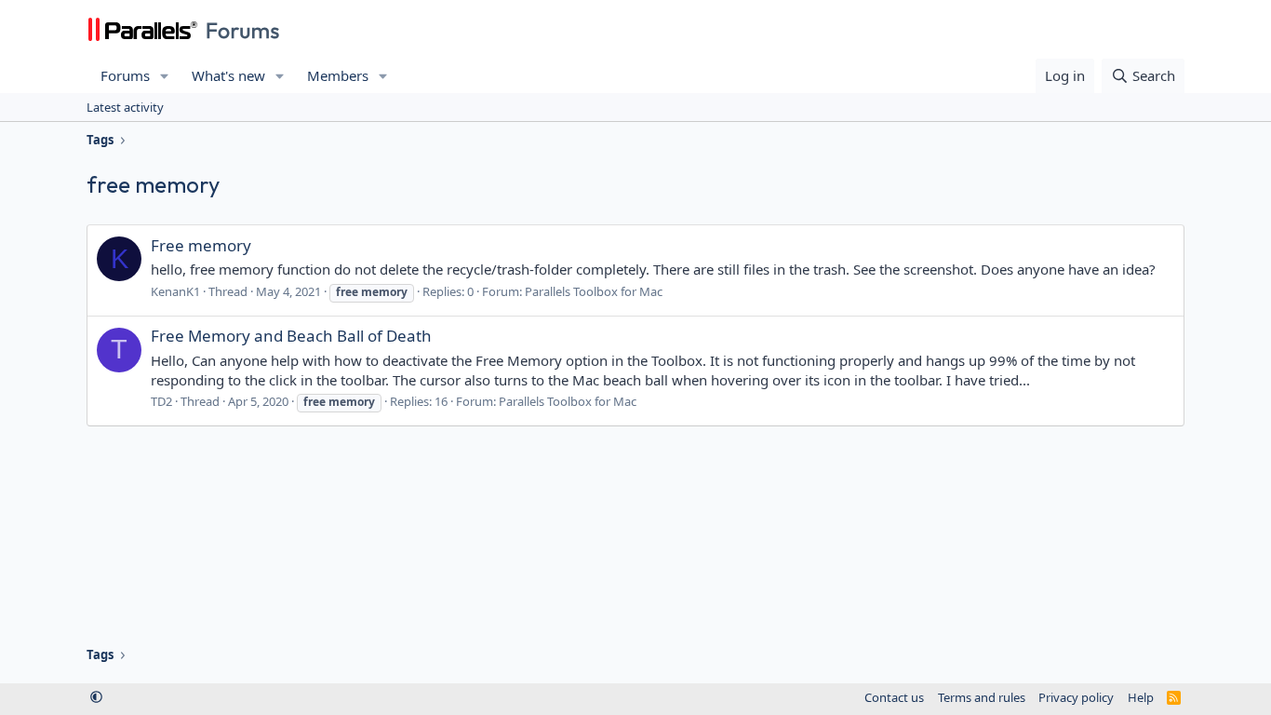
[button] (165, 76)
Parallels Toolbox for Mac (593, 291)
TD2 (161, 401)
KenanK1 (175, 291)
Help (1141, 697)
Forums (125, 75)
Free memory (201, 245)
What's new (228, 75)
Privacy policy (1076, 697)
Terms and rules (981, 697)
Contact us (894, 697)
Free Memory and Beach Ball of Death (291, 335)
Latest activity (125, 107)
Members (337, 75)
